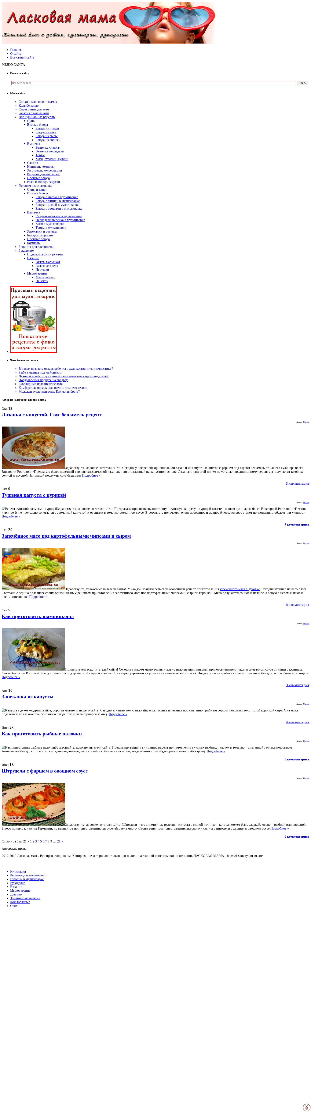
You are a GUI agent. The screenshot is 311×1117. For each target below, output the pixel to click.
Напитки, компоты (40, 166)
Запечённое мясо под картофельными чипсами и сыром (66, 536)
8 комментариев (297, 759)
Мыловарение (37, 273)
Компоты (33, 243)
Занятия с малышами (34, 113)
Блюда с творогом (40, 235)
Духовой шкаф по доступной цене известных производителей (64, 376)
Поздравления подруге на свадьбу (43, 380)
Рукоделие (26, 250)
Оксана (306, 422)
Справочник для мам (34, 109)
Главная (16, 50)
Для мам (16, 894)
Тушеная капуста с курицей (34, 495)
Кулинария (18, 871)
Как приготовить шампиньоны (38, 616)
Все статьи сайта (22, 57)
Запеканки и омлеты (42, 231)
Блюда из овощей (48, 140)
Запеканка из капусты (28, 696)
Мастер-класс (45, 277)
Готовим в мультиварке (35, 185)
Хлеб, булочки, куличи (52, 159)
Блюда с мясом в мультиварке (57, 197)
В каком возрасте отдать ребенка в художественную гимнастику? (66, 368)
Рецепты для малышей (43, 174)
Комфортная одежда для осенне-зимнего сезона (53, 387)
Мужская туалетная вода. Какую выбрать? (49, 391)
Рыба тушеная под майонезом (40, 372)
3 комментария (297, 483)
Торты (40, 155)
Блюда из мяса (46, 132)
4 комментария (297, 605)
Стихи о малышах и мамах (38, 101)
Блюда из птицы (47, 128)
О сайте (15, 53)
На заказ (42, 281)
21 (59, 841)
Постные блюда (38, 178)
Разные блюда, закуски (43, 182)
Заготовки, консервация (44, 170)
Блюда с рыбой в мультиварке (57, 204)
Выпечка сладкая (48, 147)
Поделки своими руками (45, 254)
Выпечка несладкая (50, 151)
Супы (31, 121)
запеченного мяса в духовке (240, 589)
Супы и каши (37, 189)
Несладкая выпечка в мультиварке (60, 220)
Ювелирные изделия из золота (41, 384)
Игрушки (42, 269)
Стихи (14, 906)
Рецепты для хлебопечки (37, 246)
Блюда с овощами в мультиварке (59, 208)
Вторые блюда (37, 124)
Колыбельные (29, 105)
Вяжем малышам (48, 262)
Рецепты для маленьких (27, 875)
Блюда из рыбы (47, 136)
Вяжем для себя (47, 266)
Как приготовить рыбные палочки (42, 733)
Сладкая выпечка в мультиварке (59, 216)
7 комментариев (297, 524)
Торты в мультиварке (51, 227)
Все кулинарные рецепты (37, 117)
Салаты (32, 163)
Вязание (33, 258)
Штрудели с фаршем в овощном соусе (45, 771)
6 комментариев (297, 836)
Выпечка (33, 143)
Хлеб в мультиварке (50, 224)
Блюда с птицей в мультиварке (58, 201)
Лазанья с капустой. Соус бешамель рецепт (52, 414)
